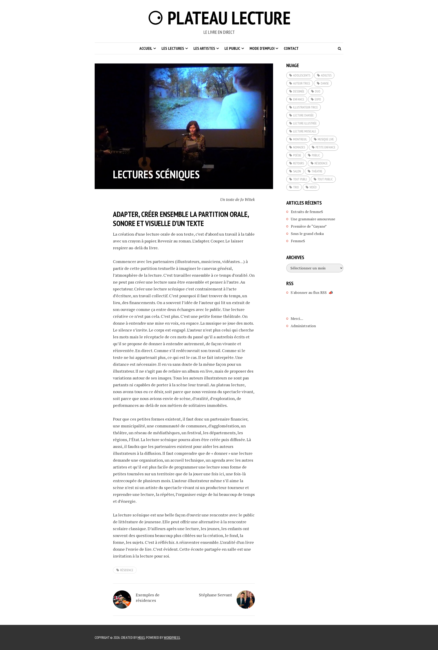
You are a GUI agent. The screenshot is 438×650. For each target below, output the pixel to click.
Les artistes (204, 48)
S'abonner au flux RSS (309, 292)
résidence (126, 570)
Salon (297, 171)
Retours (298, 163)
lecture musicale (304, 131)
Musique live (326, 139)
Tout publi (300, 179)
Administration (303, 325)
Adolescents (301, 75)
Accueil (145, 48)
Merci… (297, 318)
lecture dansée (303, 115)
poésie (297, 155)
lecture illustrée (305, 123)
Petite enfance (325, 147)
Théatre (317, 171)
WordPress (172, 637)
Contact (291, 48)
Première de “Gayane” (309, 226)
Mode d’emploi (262, 48)
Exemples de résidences (147, 597)
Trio (296, 187)
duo (317, 91)
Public (316, 155)
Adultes (326, 75)
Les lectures (173, 48)
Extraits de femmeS (307, 211)
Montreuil (300, 139)
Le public (232, 48)
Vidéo (313, 187)
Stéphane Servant (215, 594)
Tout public (325, 179)
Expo (318, 99)
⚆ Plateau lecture (219, 17)
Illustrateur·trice (305, 107)
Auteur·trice (301, 83)
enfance (298, 99)
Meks (141, 637)
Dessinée (298, 91)
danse (325, 83)
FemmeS (298, 240)
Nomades (299, 147)
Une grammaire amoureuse (313, 218)
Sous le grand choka (307, 233)
